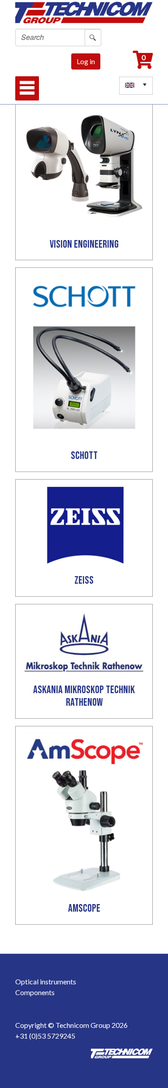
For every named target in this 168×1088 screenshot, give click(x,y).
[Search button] (93, 37)
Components (35, 992)
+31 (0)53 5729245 (45, 1035)
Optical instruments (45, 981)
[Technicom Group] (84, 10)
